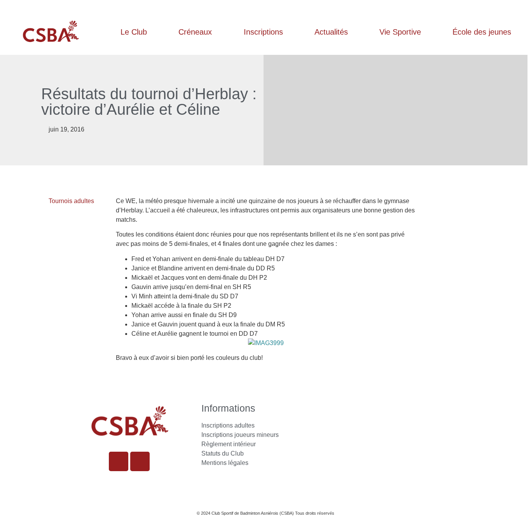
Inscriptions (263, 32)
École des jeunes (481, 32)
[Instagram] (118, 461)
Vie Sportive (400, 32)
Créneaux (195, 32)
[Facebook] (140, 461)
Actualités (331, 32)
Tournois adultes (71, 201)
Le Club (134, 32)
